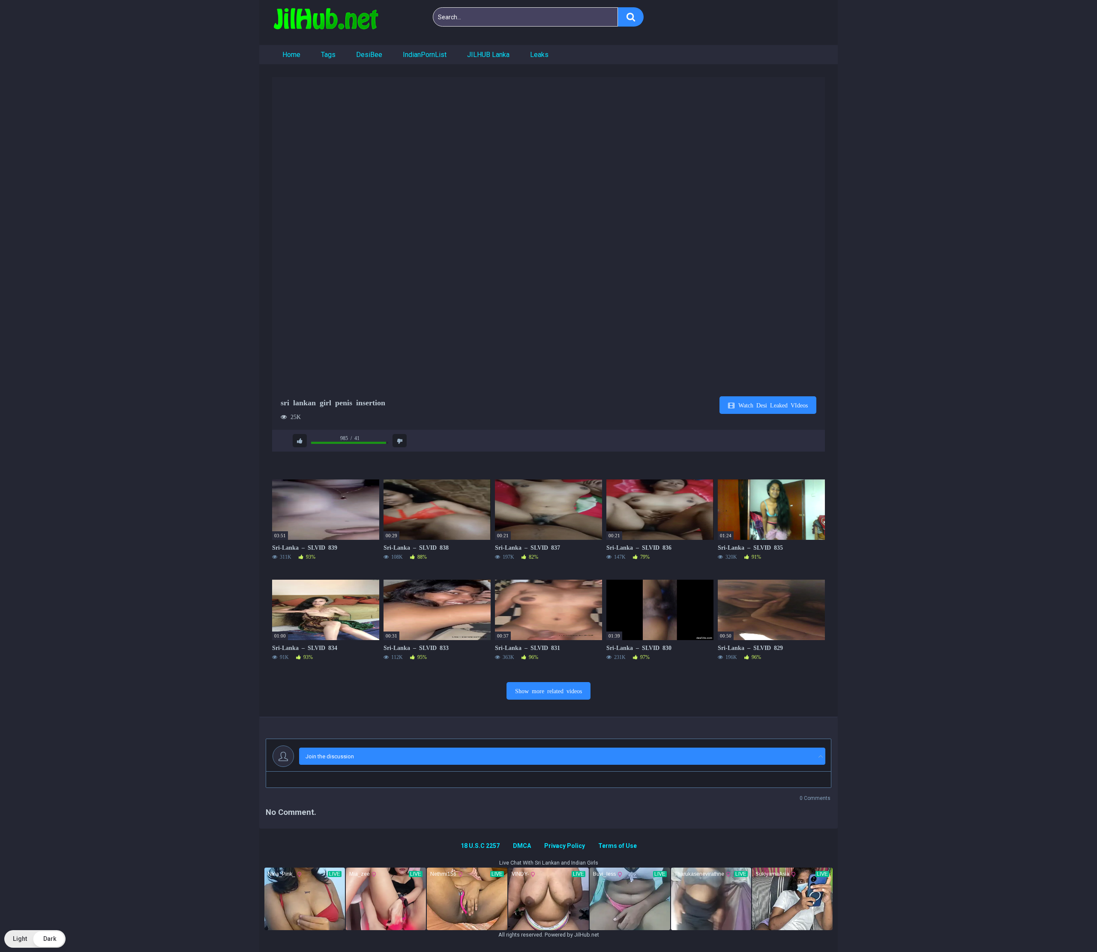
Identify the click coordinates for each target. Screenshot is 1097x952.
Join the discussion (330, 756)
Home (291, 55)
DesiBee (369, 55)
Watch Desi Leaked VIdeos (771, 405)
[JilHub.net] (325, 22)
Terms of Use (617, 845)
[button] (35, 939)
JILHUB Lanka (488, 55)
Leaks (539, 55)
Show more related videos (548, 691)
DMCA (522, 845)
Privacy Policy (564, 845)
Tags (328, 55)
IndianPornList (425, 55)
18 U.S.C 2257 (480, 845)
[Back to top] (1068, 926)
